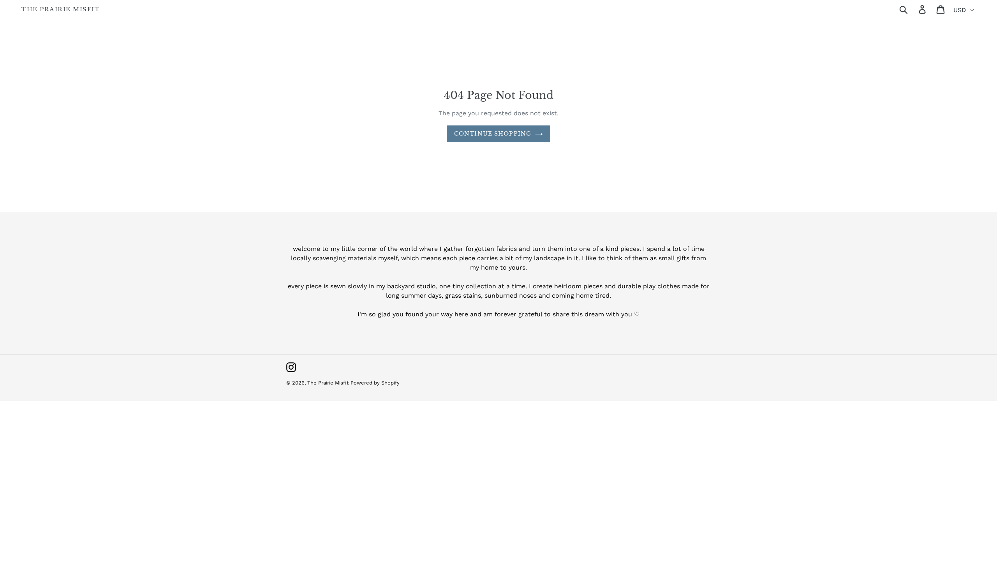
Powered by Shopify (375, 383)
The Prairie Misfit (60, 9)
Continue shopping (492, 133)
